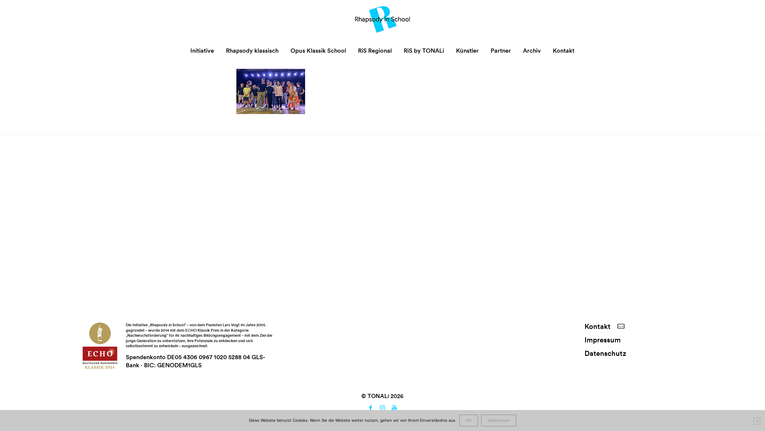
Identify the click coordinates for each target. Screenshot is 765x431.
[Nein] (757, 421)
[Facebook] (370, 408)
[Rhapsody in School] (382, 19)
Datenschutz (605, 353)
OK (469, 420)
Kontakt (598, 326)
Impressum (603, 340)
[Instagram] (382, 408)
